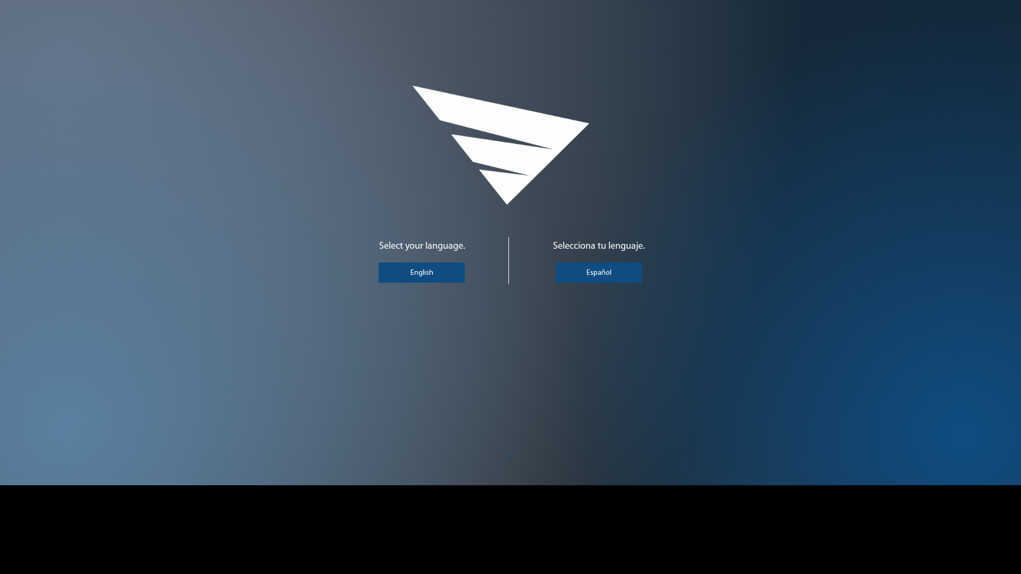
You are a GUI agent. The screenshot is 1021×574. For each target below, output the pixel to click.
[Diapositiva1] (510, 458)
